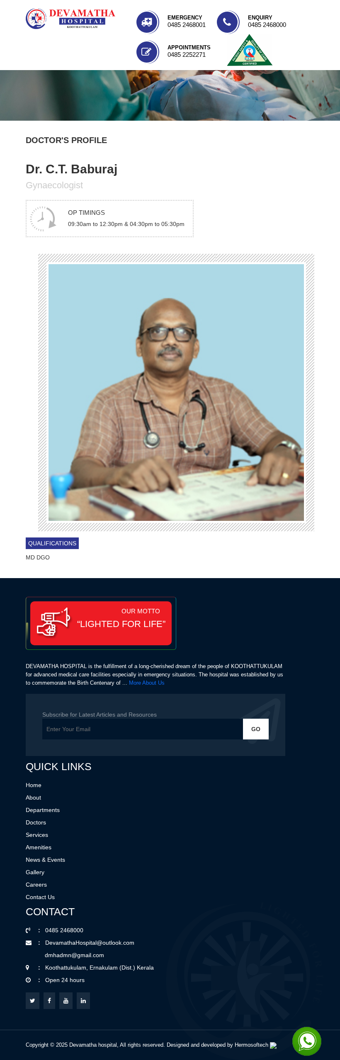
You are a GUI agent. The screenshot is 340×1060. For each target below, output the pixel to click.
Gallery (35, 872)
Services (37, 834)
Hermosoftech (252, 1045)
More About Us (147, 683)
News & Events (45, 859)
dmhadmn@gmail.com (74, 955)
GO (255, 729)
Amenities (38, 847)
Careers (36, 884)
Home (33, 785)
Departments (43, 810)
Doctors (36, 822)
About (33, 797)
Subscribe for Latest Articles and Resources (99, 714)
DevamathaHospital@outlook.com (89, 942)
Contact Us (40, 897)
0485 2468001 (187, 24)
